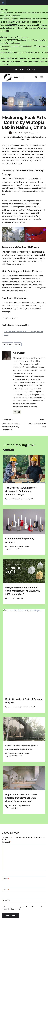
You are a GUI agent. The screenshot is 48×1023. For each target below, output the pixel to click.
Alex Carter (19, 133)
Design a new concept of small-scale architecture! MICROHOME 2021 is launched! (22, 590)
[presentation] (24, 469)
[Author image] (10, 132)
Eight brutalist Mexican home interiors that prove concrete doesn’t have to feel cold (21, 798)
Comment (6, 842)
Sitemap (21, 69)
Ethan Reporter (12, 707)
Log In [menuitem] (3, 2)
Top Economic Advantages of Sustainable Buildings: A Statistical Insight (20, 491)
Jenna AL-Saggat (13, 499)
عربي (34, 69)
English (28, 69)
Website (6, 900)
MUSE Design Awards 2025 (37, 423)
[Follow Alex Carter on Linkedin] (19, 412)
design (18, 344)
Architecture (7, 344)
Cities (10, 137)
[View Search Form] (36, 77)
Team (9, 598)
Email (6, 890)
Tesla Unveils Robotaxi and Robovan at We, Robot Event (11, 425)
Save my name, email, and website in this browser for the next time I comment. (25, 908)
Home (4, 137)
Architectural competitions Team (18, 546)
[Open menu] (41, 77)
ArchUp (25, 325)
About (15, 69)
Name (6, 879)
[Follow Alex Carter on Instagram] (15, 412)
